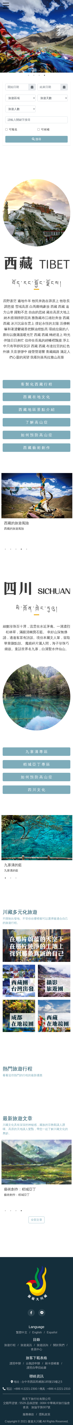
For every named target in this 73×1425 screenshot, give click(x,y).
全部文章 (36, 1219)
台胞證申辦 (33, 1363)
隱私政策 (44, 1414)
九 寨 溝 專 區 (36, 752)
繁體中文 (21, 1332)
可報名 (13, 129)
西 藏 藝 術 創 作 (36, 448)
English (37, 1332)
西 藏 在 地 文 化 (36, 397)
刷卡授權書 (52, 1363)
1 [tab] (28, 75)
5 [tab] (26, 549)
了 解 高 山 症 (36, 422)
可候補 (45, 129)
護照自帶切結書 (36, 1367)
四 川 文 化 (36, 790)
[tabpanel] (36, 36)
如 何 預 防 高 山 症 (36, 435)
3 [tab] (39, 75)
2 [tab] (34, 75)
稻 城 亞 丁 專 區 (36, 764)
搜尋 (38, 139)
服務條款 (28, 1414)
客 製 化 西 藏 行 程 (36, 384)
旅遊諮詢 (42, 1345)
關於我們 (58, 1345)
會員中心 (36, 1349)
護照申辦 (15, 1363)
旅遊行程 (10, 1345)
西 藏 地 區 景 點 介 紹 (36, 409)
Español (52, 1332)
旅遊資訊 (26, 1345)
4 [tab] (44, 75)
